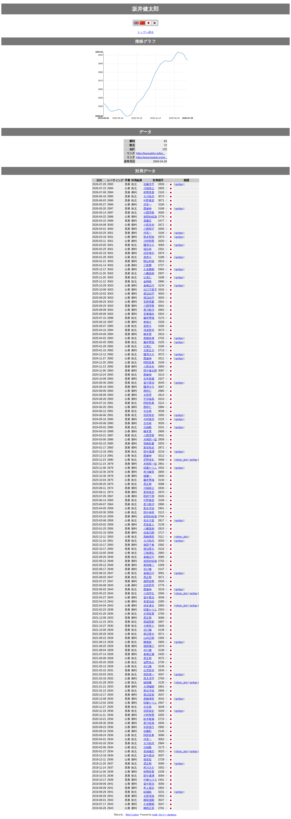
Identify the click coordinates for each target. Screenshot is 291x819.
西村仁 (147, 390)
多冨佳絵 (148, 601)
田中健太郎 (150, 370)
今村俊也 (148, 419)
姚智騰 (147, 682)
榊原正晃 (148, 808)
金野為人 (148, 662)
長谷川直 (148, 520)
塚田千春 (148, 544)
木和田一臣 (150, 439)
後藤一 (147, 475)
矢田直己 (148, 727)
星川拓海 (148, 723)
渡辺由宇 (148, 293)
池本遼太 (148, 605)
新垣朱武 (148, 447)
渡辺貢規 (148, 694)
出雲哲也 (148, 670)
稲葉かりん (150, 467)
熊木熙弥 (148, 236)
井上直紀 (148, 787)
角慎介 (147, 322)
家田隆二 (148, 565)
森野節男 (148, 581)
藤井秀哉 (148, 317)
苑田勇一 (148, 674)
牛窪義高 (148, 399)
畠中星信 (148, 382)
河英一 (147, 204)
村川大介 (148, 767)
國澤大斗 (148, 245)
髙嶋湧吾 (148, 536)
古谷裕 (147, 411)
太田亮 (147, 394)
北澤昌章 (148, 613)
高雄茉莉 (148, 621)
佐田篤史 (148, 415)
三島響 (147, 265)
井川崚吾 (148, 471)
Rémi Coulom (132, 814)
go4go (179, 184)
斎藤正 (147, 220)
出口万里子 (150, 289)
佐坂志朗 (148, 532)
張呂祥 (147, 249)
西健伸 (147, 208)
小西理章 (148, 212)
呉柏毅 (147, 427)
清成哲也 (148, 330)
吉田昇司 (148, 585)
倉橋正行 (148, 285)
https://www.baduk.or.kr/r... (151, 157)
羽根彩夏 (148, 443)
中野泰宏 (148, 200)
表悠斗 (147, 257)
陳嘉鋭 (147, 642)
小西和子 (148, 228)
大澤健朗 (148, 686)
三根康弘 (148, 552)
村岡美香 (148, 192)
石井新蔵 (148, 378)
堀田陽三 (148, 646)
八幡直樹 (148, 273)
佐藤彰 (147, 731)
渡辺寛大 (148, 548)
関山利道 (148, 261)
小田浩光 (148, 224)
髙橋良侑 (148, 338)
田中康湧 (148, 451)
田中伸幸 (148, 512)
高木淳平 (148, 678)
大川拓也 (148, 196)
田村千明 (148, 496)
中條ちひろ (150, 779)
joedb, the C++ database (164, 814)
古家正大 (148, 350)
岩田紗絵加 (150, 216)
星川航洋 (148, 309)
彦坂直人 (148, 524)
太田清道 (148, 796)
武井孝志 (148, 253)
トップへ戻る (145, 32)
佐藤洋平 (148, 184)
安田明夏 (148, 301)
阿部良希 (148, 362)
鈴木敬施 (148, 719)
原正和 (147, 484)
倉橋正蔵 (148, 654)
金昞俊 (147, 281)
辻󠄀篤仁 (147, 277)
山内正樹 (148, 638)
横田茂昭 (148, 800)
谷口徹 (147, 569)
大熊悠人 (148, 625)
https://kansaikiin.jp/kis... (150, 153)
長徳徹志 (148, 751)
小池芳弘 (148, 593)
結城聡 (147, 791)
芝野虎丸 (148, 459)
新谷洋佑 (148, 508)
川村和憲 (148, 241)
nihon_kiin (181, 459)
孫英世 (147, 759)
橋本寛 (147, 334)
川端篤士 (148, 188)
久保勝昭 (148, 269)
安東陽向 (148, 313)
